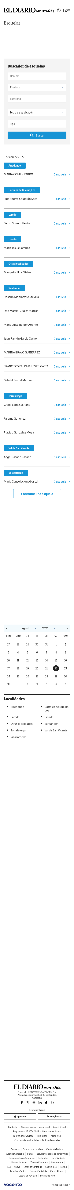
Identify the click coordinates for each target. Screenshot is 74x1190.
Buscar (40, 135)
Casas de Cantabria (33, 1166)
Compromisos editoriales (26, 1140)
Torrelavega (15, 396)
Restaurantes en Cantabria (22, 1158)
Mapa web (56, 1135)
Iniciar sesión (59, 10)
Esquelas (12, 23)
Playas (30, 1153)
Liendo (13, 239)
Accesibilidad (59, 1127)
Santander (14, 288)
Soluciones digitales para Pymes (52, 1153)
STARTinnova (13, 1166)
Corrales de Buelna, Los (22, 190)
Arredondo (15, 165)
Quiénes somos (28, 1127)
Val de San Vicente (19, 448)
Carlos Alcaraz (57, 1171)
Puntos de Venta (19, 1162)
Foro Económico (18, 1171)
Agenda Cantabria (15, 1153)
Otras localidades (18, 263)
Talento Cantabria (39, 1162)
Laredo (13, 214)
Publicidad (42, 1135)
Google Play (55, 1116)
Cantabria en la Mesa (33, 1149)
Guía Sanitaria (58, 1158)
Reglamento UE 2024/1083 (26, 1131)
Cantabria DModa (54, 1149)
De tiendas (43, 1158)
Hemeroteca (57, 1162)
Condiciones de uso (51, 1131)
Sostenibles (51, 1166)
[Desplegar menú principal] (67, 10)
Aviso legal (44, 1127)
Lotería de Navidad (28, 1175)
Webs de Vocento (59, 1184)
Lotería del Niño (48, 1175)
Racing (63, 1166)
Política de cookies (51, 1140)
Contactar (13, 1127)
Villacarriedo (16, 473)
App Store (21, 1116)
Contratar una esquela (37, 494)
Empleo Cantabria (38, 1171)
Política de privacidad (23, 1135)
